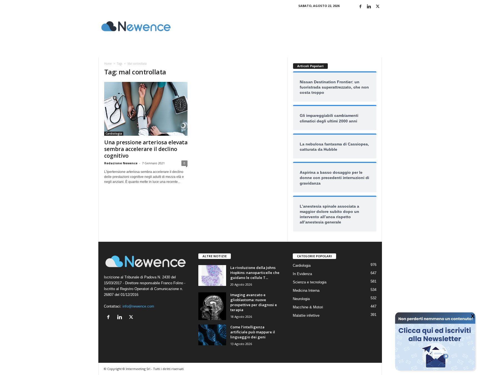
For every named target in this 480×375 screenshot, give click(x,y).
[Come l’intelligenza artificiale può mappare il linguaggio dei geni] (212, 334)
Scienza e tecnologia (309, 282)
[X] (377, 7)
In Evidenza (302, 274)
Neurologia (301, 299)
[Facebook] (360, 7)
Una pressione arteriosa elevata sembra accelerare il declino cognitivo (146, 149)
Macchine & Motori (308, 307)
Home (108, 64)
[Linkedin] (369, 7)
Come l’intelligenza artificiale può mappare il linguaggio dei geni (252, 331)
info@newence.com (138, 306)
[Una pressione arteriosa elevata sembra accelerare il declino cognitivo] (146, 109)
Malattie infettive (306, 315)
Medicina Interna (306, 290)
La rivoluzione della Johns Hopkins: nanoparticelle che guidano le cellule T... (254, 272)
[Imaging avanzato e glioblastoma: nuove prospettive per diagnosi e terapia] (212, 306)
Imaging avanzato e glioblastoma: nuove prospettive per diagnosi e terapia (253, 302)
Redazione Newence (121, 163)
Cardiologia (114, 133)
